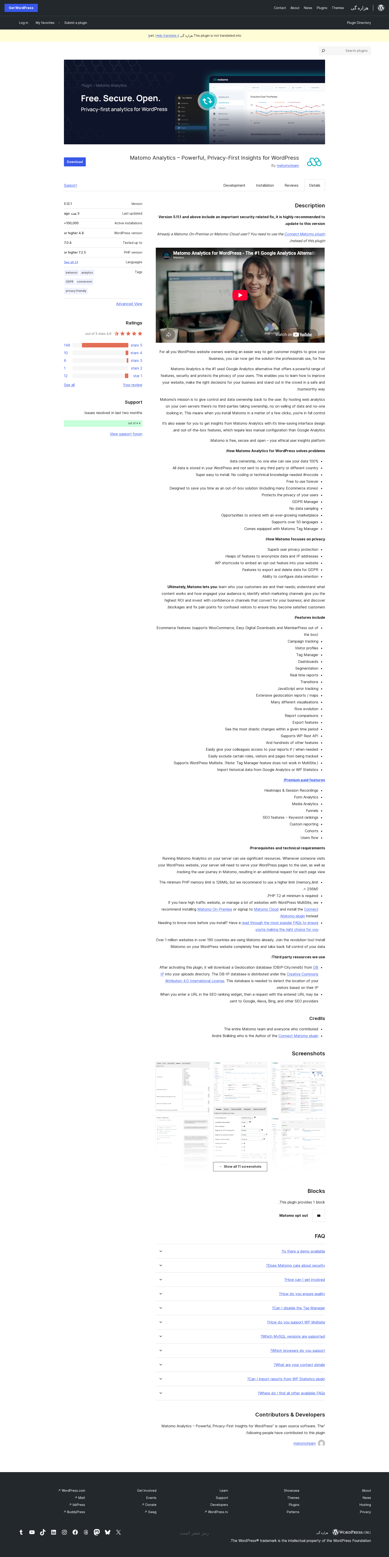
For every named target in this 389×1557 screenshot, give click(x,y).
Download (75, 162)
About (366, 1490)
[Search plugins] (323, 50)
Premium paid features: (304, 780)
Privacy (365, 1512)
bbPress (77, 1505)
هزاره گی (322, 1532)
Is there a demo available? (303, 1251)
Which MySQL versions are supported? (292, 1336)
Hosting (365, 1505)
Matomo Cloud (266, 909)
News (367, 1498)
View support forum (126, 434)
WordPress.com (71, 1490)
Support (70, 185)
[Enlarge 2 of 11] (319, 1123)
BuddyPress (74, 1512)
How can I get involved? (304, 1280)
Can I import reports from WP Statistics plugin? (286, 1379)
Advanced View (129, 303)
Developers (219, 1505)
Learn (224, 1490)
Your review (132, 385)
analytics (87, 272)
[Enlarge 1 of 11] (319, 1067)
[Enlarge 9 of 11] (203, 1122)
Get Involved (146, 1490)
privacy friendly (76, 290)
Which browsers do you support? (297, 1350)
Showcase (291, 1490)
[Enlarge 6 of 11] (261, 1113)
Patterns (293, 1512)
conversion (84, 281)
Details (314, 185)
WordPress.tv (216, 1512)
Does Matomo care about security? (295, 1265)
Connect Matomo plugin (304, 234)
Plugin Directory (359, 23)
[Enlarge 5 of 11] (261, 1067)
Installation (265, 185)
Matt (80, 1498)
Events (151, 1498)
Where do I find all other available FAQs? (291, 1393)
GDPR (69, 281)
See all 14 (71, 262)
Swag (150, 1512)
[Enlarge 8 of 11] (203, 1067)
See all (69, 385)
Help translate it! (163, 35)
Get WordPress (21, 8)
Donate (149, 1505)
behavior (72, 272)
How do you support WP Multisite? (296, 1322)
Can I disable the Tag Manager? (298, 1308)
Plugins (294, 1505)
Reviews (292, 185)
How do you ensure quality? (302, 1294)
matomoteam (288, 165)
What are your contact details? (299, 1365)
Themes (293, 1498)
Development (234, 185)
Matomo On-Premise (214, 909)
